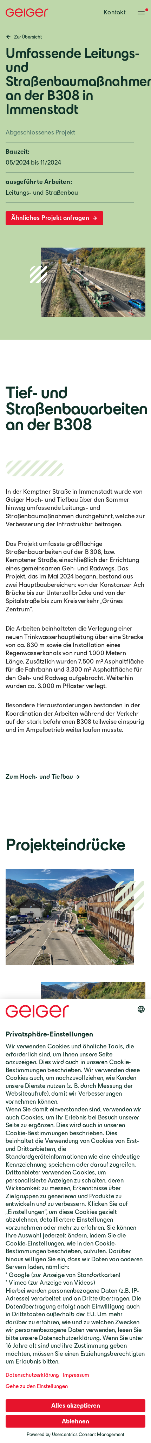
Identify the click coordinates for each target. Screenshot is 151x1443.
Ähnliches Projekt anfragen (51, 217)
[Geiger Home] (27, 12)
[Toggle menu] (141, 12)
